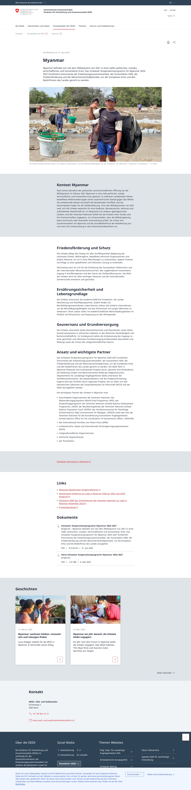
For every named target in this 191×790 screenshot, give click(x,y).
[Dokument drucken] (168, 42)
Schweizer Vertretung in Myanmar (73, 461)
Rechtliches (20, 784)
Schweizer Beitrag (108, 766)
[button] (20, 25)
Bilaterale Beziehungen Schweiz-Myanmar (78, 489)
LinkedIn (83, 755)
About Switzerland (150, 750)
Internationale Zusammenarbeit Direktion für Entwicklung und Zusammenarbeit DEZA (68, 11)
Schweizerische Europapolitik (113, 759)
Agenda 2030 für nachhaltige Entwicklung (155, 758)
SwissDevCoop (67, 750)
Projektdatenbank (67, 507)
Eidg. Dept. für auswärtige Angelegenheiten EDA (112, 751)
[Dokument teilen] (174, 42)
